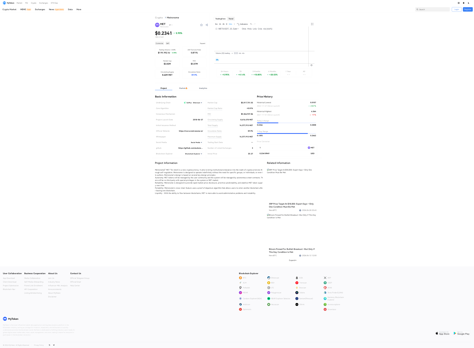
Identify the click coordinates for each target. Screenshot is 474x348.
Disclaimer (52, 297)
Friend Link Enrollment (33, 285)
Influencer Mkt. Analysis (58, 285)
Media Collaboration (32, 278)
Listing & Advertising (33, 293)
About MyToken (54, 293)
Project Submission (11, 285)
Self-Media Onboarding (33, 282)
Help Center (75, 285)
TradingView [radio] (220, 19)
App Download (9, 278)
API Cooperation (31, 289)
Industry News (54, 282)
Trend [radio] (231, 19)
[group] (224, 19)
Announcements (54, 289)
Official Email (75, 282)
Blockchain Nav (9, 289)
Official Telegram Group (79, 278)
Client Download (9, 282)
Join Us (51, 278)
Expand (202, 43)
